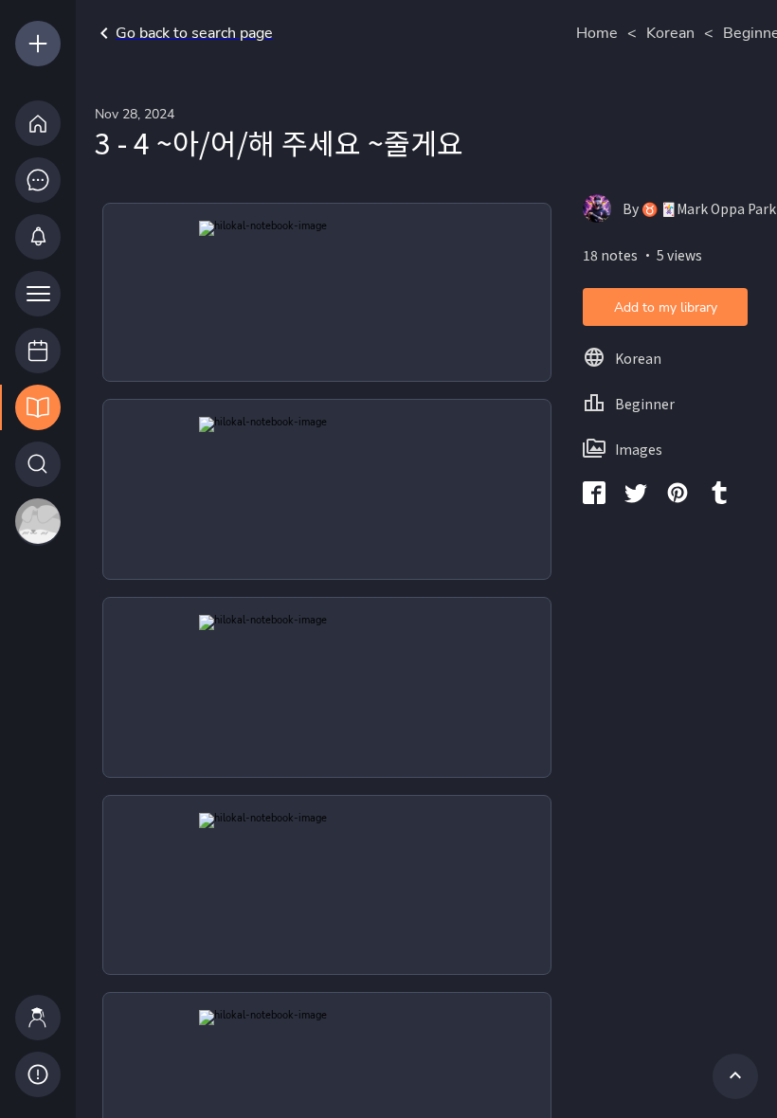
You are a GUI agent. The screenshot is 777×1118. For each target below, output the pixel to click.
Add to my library (665, 307)
